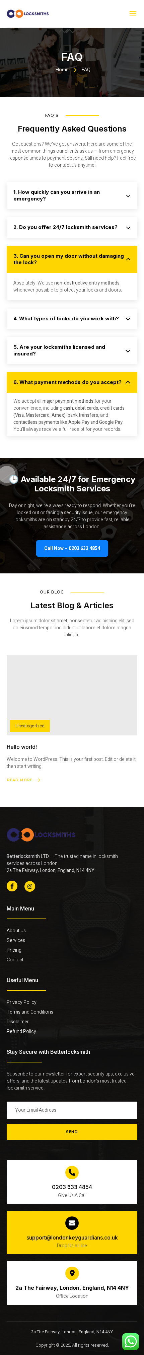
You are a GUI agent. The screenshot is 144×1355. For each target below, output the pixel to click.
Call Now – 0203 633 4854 (72, 548)
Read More (19, 780)
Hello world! (22, 746)
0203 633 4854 (72, 1187)
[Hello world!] (72, 695)
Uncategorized (30, 726)
